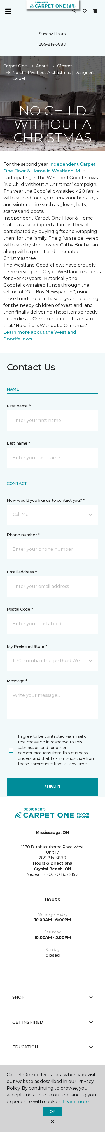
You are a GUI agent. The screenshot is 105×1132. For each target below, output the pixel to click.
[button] (74, 11)
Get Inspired (27, 1022)
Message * (17, 681)
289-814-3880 (52, 44)
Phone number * (23, 535)
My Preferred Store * (27, 646)
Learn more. (76, 1101)
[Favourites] (84, 11)
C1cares (65, 65)
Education (25, 1046)
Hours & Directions (52, 863)
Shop (18, 997)
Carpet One (15, 65)
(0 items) (95, 11)
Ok (52, 1111)
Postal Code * (20, 609)
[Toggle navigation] (8, 11)
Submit (52, 786)
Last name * (18, 443)
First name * (19, 406)
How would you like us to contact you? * (46, 500)
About (42, 65)
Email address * (22, 572)
